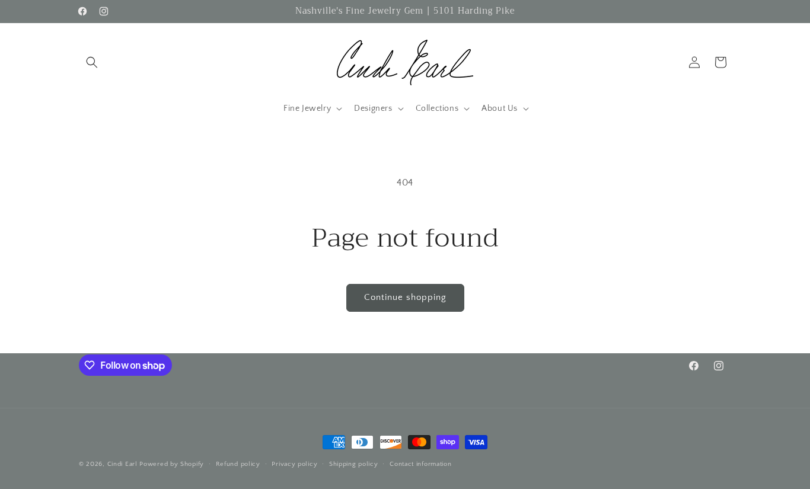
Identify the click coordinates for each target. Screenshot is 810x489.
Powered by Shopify (171, 464)
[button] (92, 62)
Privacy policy (294, 464)
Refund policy (238, 464)
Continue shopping (405, 297)
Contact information (420, 464)
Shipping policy (353, 464)
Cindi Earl (122, 464)
